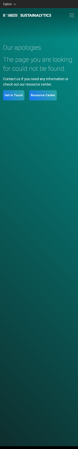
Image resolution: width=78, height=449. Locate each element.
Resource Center (43, 95)
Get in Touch (14, 95)
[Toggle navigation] (72, 15)
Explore (8, 4)
